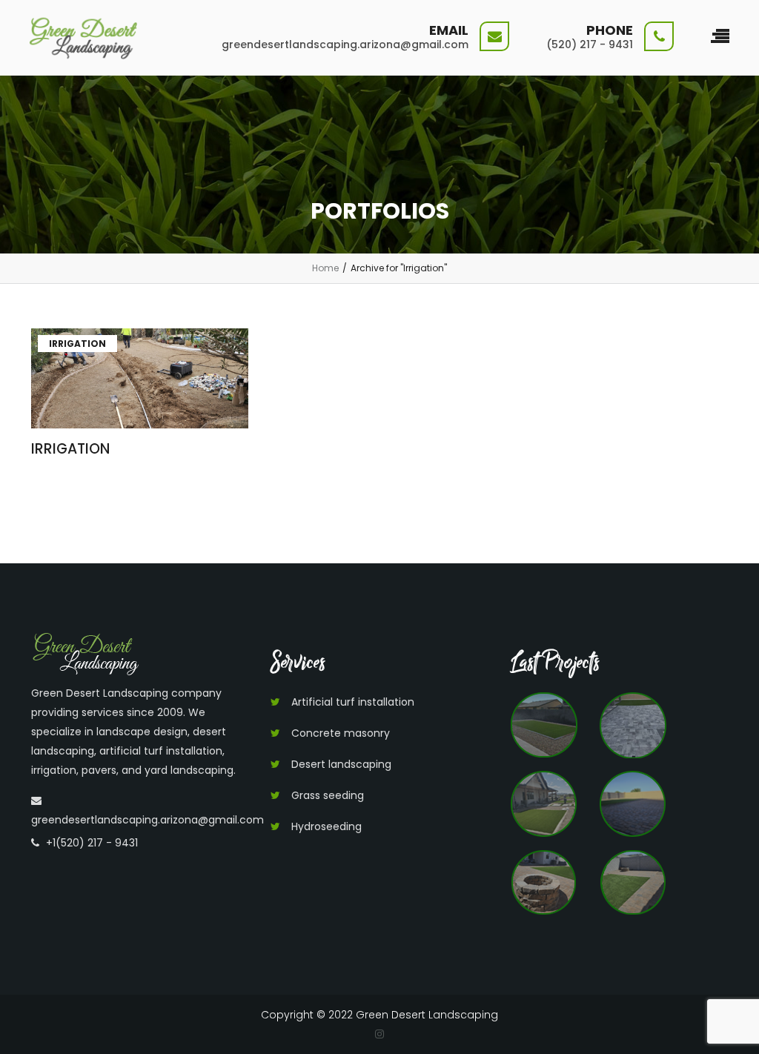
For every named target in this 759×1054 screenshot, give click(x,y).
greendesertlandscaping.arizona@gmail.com (147, 819)
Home (325, 268)
